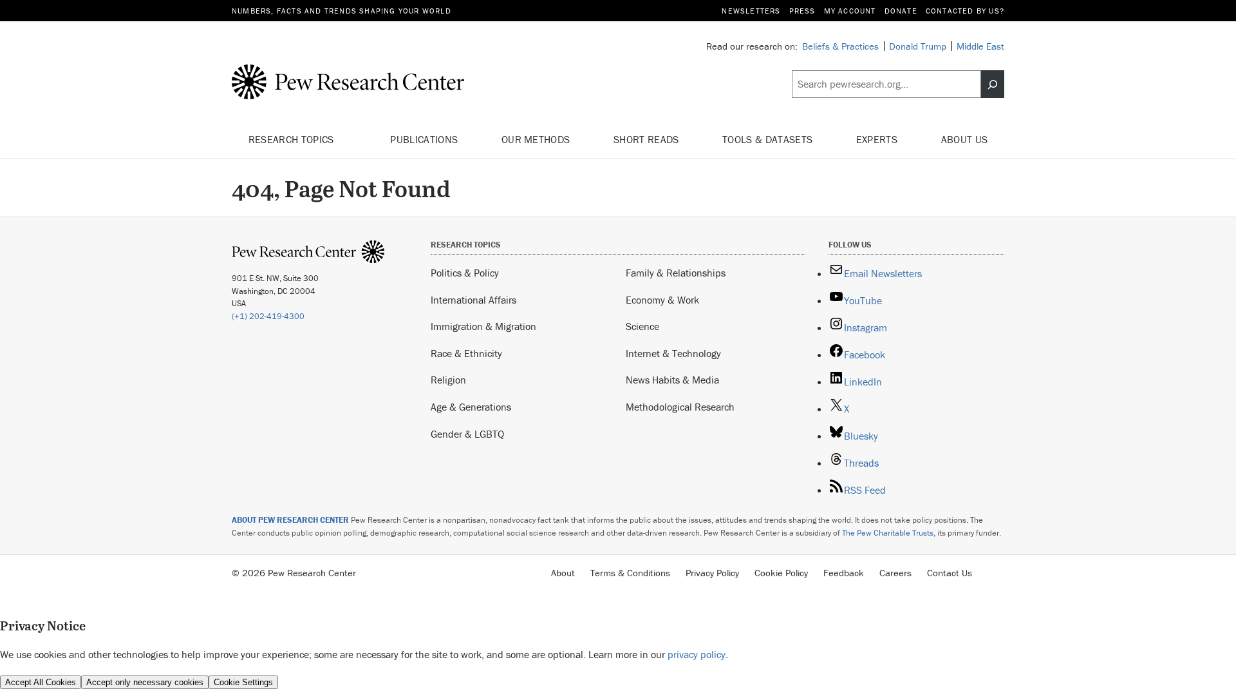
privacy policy (697, 654)
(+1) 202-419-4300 (268, 316)
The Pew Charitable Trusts (887, 532)
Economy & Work (662, 299)
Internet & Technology (673, 353)
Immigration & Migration (483, 326)
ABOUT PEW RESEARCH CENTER (290, 519)
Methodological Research (680, 406)
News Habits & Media (672, 379)
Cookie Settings (243, 682)
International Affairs (473, 299)
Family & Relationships (676, 272)
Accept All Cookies (40, 682)
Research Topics (292, 139)
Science (642, 326)
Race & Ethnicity (466, 353)
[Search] (992, 84)
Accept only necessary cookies (144, 682)
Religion (448, 379)
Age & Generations (471, 406)
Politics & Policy (465, 272)
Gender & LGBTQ (467, 433)
